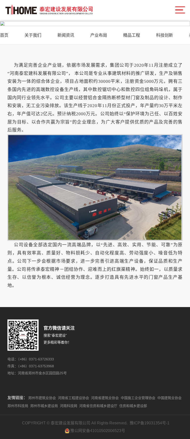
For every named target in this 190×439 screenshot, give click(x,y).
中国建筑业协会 (169, 398)
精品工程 (131, 35)
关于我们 (32, 35)
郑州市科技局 (17, 406)
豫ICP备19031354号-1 (149, 423)
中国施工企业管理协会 (138, 398)
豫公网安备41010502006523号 (97, 431)
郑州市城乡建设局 (44, 406)
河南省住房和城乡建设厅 (98, 406)
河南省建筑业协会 (105, 398)
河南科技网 (68, 406)
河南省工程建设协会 (73, 398)
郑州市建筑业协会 (42, 398)
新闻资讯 (65, 35)
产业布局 (98, 35)
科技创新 (164, 35)
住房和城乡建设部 (133, 406)
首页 (4, 35)
